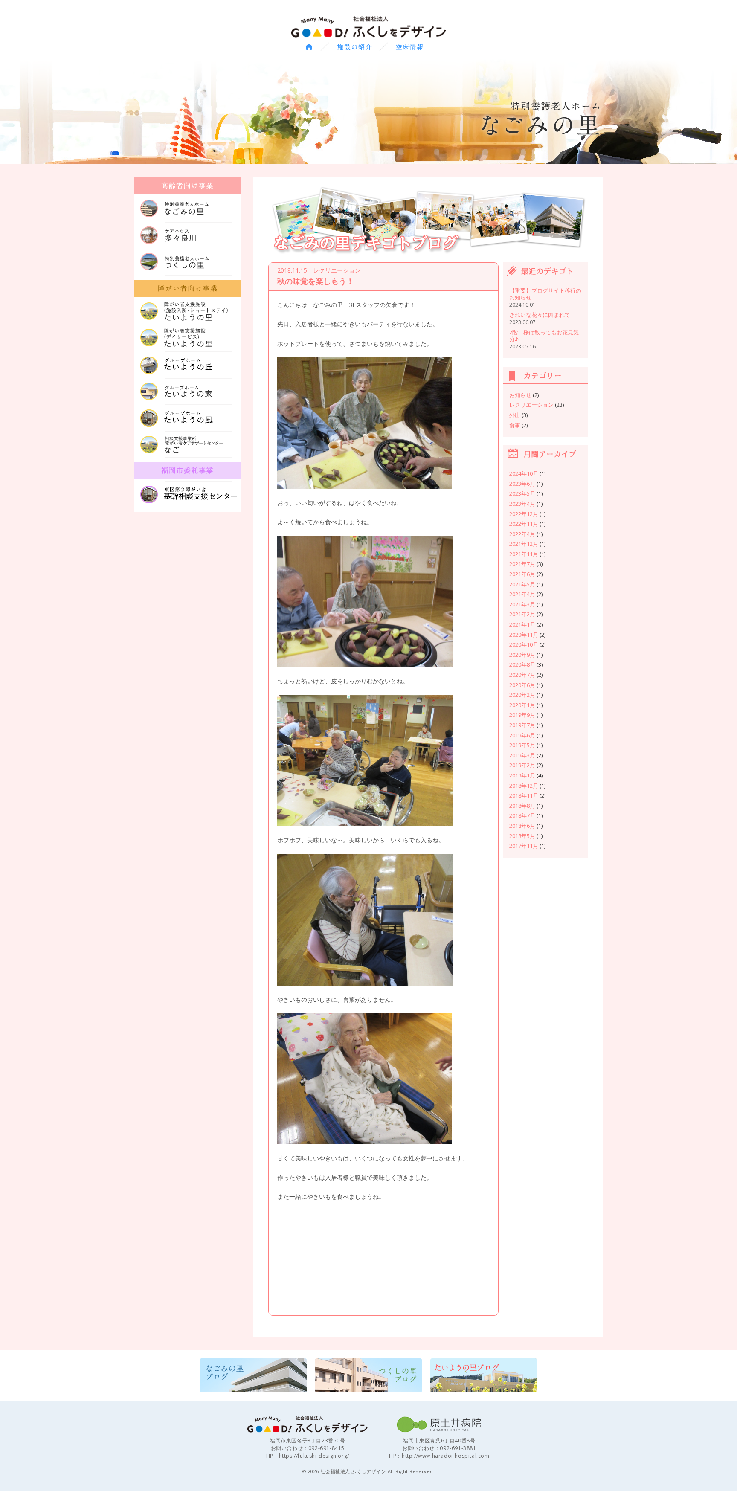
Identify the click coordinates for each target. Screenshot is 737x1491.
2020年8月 (522, 664)
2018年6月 (522, 826)
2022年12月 (523, 514)
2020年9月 (522, 654)
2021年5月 (522, 584)
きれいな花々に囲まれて (539, 315)
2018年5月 (522, 836)
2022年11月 (523, 524)
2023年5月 (522, 493)
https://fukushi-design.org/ (314, 1455)
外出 (514, 415)
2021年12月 (523, 544)
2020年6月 (522, 685)
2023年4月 (522, 504)
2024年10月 (523, 473)
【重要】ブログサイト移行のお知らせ (545, 294)
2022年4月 (522, 534)
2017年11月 (523, 846)
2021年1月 (522, 624)
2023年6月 (522, 483)
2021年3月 (522, 604)
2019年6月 (522, 735)
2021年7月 (522, 564)
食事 (514, 425)
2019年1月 (522, 775)
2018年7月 (522, 815)
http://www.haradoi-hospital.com (446, 1455)
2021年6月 (522, 574)
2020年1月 (522, 705)
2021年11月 (523, 554)
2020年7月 (522, 675)
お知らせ (520, 395)
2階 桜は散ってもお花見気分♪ (544, 335)
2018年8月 (522, 805)
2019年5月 (522, 745)
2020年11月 (523, 634)
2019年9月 (522, 715)
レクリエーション (531, 405)
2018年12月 (523, 785)
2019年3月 (522, 755)
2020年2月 (522, 695)
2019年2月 (522, 765)
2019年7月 (522, 725)
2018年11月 (523, 795)
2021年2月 (522, 614)
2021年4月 (522, 594)
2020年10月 (523, 644)
